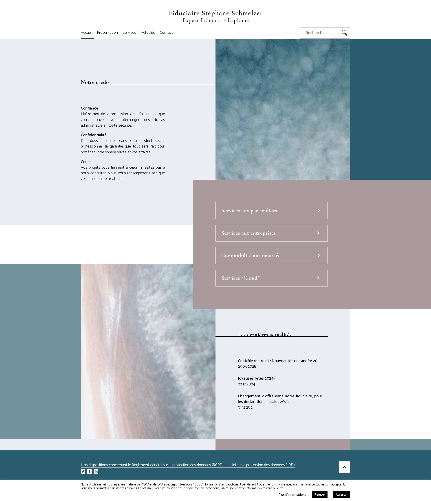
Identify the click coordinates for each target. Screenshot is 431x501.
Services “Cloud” (240, 278)
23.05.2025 (247, 366)
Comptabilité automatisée (251, 255)
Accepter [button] (341, 494)
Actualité (148, 32)
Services (129, 32)
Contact (166, 32)
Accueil (86, 32)
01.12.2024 (246, 407)
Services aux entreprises (248, 233)
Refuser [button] (319, 494)
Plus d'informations (292, 494)
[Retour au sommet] (344, 467)
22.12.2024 (246, 384)
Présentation (107, 32)
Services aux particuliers (249, 210)
